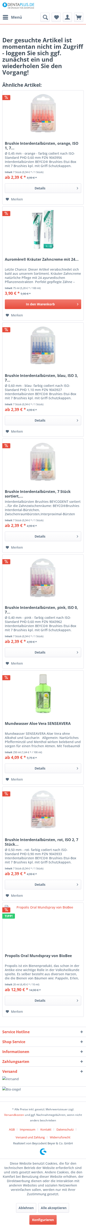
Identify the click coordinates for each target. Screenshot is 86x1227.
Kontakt (45, 1129)
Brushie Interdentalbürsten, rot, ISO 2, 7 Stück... (41, 842)
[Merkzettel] (56, 17)
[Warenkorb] (78, 17)
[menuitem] (12, 17)
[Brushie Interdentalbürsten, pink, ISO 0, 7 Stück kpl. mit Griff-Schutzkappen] (43, 577)
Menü (16, 17)
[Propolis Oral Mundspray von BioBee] (43, 925)
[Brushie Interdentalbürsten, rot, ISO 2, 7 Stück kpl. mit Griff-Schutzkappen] (43, 810)
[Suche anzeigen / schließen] (45, 17)
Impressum (27, 1129)
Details (40, 188)
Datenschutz (65, 1129)
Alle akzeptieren (54, 1208)
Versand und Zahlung (30, 1137)
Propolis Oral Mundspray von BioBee (38, 955)
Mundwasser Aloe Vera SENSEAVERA (38, 723)
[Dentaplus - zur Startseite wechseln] (18, 6)
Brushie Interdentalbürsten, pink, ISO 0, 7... (41, 609)
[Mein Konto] (67, 17)
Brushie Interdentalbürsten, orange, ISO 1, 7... (41, 145)
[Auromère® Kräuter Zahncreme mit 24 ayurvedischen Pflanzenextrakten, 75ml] (43, 229)
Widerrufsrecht (60, 1137)
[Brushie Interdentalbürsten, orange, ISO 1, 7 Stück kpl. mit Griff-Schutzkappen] (43, 113)
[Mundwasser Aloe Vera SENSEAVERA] (43, 693)
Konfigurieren (43, 1220)
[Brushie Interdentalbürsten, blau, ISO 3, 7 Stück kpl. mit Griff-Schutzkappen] (43, 345)
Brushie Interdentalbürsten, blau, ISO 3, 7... (41, 377)
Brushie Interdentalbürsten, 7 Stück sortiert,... (38, 493)
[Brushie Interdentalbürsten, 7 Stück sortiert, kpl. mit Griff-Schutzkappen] (43, 461)
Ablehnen (26, 1208)
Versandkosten (14, 1115)
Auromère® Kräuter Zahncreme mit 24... (42, 259)
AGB (12, 1129)
